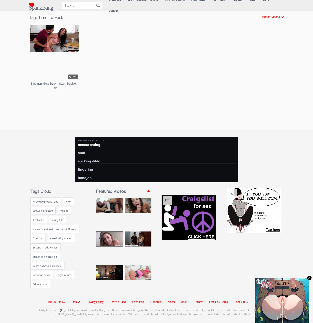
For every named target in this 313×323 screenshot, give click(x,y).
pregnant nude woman (45, 247)
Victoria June (40, 284)
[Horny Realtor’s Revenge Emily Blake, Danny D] (109, 246)
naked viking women (61, 238)
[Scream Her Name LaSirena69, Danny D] (138, 213)
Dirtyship (155, 302)
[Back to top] (303, 311)
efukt (184, 302)
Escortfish (138, 302)
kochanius (38, 220)
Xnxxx (171, 302)
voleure (64, 210)
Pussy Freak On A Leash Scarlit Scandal (55, 229)
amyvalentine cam (43, 210)
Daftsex (113, 10)
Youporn (38, 238)
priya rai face (64, 275)
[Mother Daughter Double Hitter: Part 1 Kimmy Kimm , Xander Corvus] (109, 213)
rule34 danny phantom (45, 256)
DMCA (76, 302)
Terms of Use (118, 302)
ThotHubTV (241, 302)
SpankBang (41, 6)
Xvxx (68, 201)
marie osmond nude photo (47, 266)
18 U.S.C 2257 (56, 302)
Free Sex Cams (218, 302)
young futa (57, 220)
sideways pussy (41, 275)
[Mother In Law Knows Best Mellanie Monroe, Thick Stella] (138, 280)
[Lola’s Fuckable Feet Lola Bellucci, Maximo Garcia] (109, 280)
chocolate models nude (45, 201)
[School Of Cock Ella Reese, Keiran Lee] (138, 246)
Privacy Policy (95, 302)
